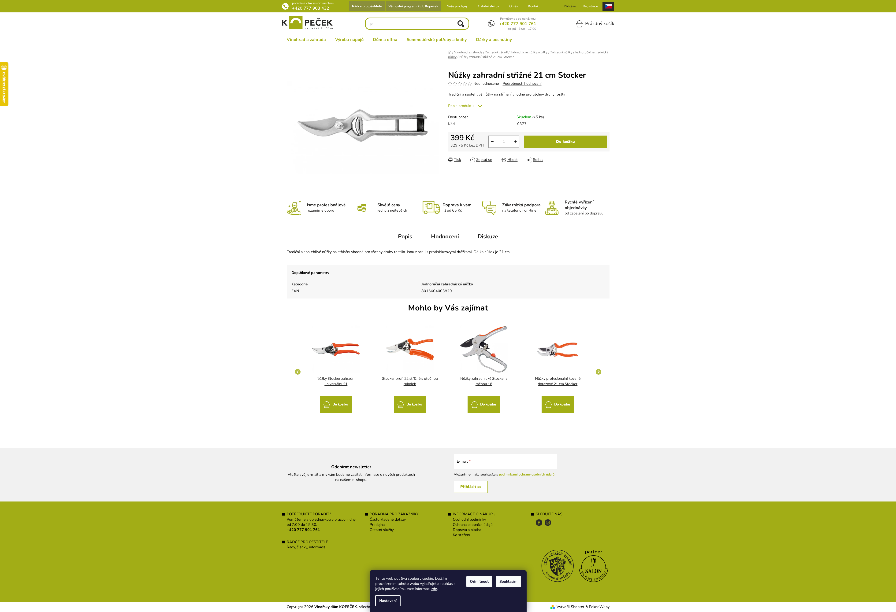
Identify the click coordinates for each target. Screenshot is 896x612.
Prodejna (377, 524)
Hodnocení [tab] (445, 236)
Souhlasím (508, 581)
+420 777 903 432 (310, 8)
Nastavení (388, 600)
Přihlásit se (470, 486)
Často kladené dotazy (388, 519)
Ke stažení (461, 535)
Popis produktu (461, 105)
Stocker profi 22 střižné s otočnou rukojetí (410, 381)
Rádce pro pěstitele (367, 6)
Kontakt (534, 6)
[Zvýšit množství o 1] (515, 141)
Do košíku (565, 141)
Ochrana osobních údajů (473, 524)
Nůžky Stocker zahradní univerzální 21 (335, 381)
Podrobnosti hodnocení (522, 83)
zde (434, 588)
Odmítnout (479, 581)
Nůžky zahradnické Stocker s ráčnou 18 (483, 381)
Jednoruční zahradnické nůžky (447, 284)
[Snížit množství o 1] (492, 141)
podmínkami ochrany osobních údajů (526, 474)
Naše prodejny (457, 6)
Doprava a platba (467, 529)
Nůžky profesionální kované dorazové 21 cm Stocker (557, 381)
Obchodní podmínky (469, 519)
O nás (513, 6)
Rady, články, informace (306, 547)
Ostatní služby (488, 6)
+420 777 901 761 (517, 23)
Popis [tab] (405, 236)
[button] (336, 402)
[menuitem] (306, 40)
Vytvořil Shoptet (570, 606)
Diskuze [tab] (488, 236)
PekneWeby (599, 606)
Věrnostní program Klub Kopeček (413, 6)
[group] (336, 372)
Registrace (590, 6)
